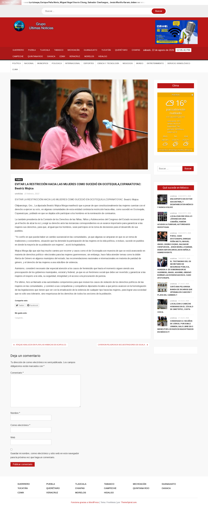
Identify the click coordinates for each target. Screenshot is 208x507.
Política (16, 63)
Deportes (89, 63)
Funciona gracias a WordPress (85, 502)
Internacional (72, 63)
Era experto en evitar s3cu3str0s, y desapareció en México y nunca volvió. (175, 203)
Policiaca (57, 63)
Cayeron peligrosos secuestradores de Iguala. (121, 345)
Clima (15, 69)
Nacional (29, 63)
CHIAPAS (136, 50)
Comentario (17, 373)
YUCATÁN (106, 50)
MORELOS (89, 56)
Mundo (139, 63)
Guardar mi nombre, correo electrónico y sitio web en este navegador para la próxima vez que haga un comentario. (44, 455)
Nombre (15, 413)
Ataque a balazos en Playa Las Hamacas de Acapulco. (41, 345)
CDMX (62, 56)
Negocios (128, 63)
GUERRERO (18, 50)
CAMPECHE (18, 56)
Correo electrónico (20, 425)
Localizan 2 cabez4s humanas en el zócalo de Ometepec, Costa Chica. (175, 307)
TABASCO (58, 50)
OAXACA (51, 56)
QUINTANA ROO (35, 56)
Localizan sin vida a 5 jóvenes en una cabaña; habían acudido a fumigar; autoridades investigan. (174, 222)
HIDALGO (102, 56)
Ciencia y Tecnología (108, 63)
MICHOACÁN (74, 50)
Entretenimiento (155, 63)
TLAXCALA (45, 50)
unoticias (19, 193)
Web (12, 437)
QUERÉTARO (121, 50)
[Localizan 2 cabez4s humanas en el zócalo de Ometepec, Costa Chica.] (162, 304)
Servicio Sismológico (178, 63)
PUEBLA (32, 50)
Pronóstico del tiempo (175, 150)
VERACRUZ (74, 56)
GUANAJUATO (90, 50)
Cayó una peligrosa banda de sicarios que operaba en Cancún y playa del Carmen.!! (174, 290)
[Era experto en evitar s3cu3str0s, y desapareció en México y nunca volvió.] (162, 199)
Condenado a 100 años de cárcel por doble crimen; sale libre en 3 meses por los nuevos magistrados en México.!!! (175, 326)
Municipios (42, 63)
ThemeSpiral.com (129, 502)
